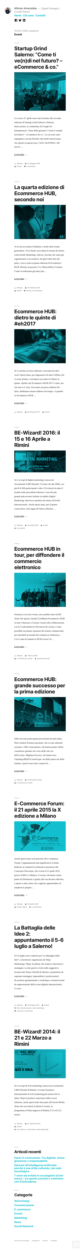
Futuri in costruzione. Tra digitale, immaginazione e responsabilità (39, 1159)
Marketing (20, 1217)
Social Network (23, 1226)
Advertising (21, 1200)
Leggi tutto (21, 154)
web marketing (38, 1008)
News (24, 907)
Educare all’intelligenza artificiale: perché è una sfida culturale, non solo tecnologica (37, 1168)
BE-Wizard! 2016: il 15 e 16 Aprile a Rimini (37, 439)
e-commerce (36, 907)
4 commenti (30, 166)
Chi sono (28, 15)
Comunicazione (24, 1205)
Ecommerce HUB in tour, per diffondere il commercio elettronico (39, 558)
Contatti (41, 15)
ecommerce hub (43, 659)
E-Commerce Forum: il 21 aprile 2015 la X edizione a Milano (39, 809)
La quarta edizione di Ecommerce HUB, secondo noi (39, 193)
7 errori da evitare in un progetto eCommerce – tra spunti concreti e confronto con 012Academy (39, 1178)
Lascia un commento (34, 291)
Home (17, 15)
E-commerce (22, 659)
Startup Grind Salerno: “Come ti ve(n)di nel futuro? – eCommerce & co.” (38, 57)
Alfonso (20, 163)
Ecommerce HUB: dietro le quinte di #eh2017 (35, 317)
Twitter (45, 1241)
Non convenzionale (24, 1008)
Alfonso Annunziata (25, 8)
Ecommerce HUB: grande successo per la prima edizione (39, 685)
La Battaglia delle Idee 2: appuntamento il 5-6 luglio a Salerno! (39, 937)
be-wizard (21, 528)
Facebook (35, 1241)
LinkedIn (53, 1241)
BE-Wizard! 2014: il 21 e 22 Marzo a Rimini (37, 1037)
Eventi (19, 166)
